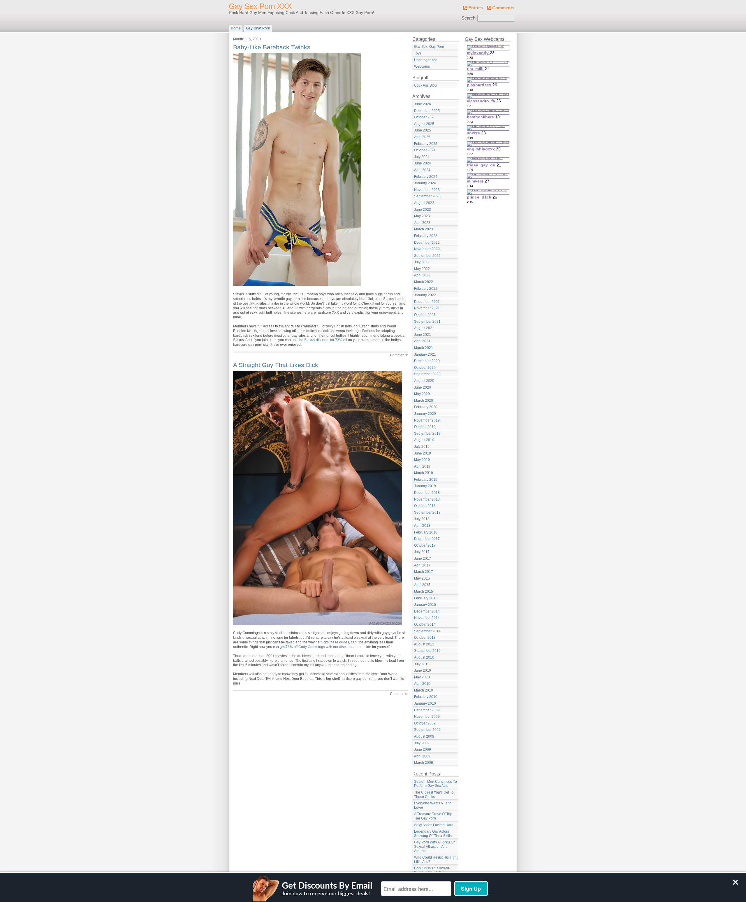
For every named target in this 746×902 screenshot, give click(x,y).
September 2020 (427, 374)
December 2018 (427, 493)
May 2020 (422, 394)
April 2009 (422, 756)
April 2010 (422, 684)
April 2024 (422, 170)
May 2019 (422, 460)
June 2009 (422, 749)
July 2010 (422, 664)
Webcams (422, 66)
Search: (469, 18)
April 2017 (422, 565)
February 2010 (425, 697)
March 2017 (423, 572)
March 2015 (423, 591)
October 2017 (425, 545)
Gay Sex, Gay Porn (429, 47)
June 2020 (422, 387)
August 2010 (424, 657)
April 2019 (422, 466)
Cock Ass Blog (425, 85)
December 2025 (427, 111)
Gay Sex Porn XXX (260, 6)
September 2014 (427, 631)
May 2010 (422, 677)
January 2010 (425, 703)
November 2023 (427, 190)
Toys (417, 53)
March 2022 (423, 282)
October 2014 (425, 624)
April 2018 (422, 526)
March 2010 (423, 690)
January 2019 (425, 486)
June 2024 (422, 163)
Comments (503, 8)
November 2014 (427, 618)
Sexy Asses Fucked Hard (433, 825)
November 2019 (427, 420)
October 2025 (425, 117)
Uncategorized (425, 60)
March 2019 (423, 473)
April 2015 (422, 585)
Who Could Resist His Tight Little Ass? (436, 859)
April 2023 (422, 223)
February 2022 (425, 289)
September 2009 (427, 730)
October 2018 (425, 506)
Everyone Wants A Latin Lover (432, 805)
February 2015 (425, 598)
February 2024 (425, 177)
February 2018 (425, 532)
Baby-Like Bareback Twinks (271, 47)
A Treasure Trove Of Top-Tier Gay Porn (433, 816)
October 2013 (425, 638)
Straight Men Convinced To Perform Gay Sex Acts (435, 784)
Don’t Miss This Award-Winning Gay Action (432, 870)
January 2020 (425, 414)
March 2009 (423, 763)
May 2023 (422, 216)
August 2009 (424, 736)
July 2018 (422, 519)
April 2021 (422, 341)
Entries (475, 8)
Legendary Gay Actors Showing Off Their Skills (433, 833)
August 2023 (424, 203)
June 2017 (422, 559)
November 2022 (427, 249)
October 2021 (425, 315)
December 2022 (427, 243)
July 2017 (422, 552)
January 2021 (425, 354)
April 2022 (422, 275)
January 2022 (425, 295)
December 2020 (427, 361)
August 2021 (424, 328)
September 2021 (427, 322)
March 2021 (423, 348)
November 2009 (427, 717)
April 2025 (422, 137)
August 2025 (424, 124)
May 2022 (422, 269)
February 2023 (425, 236)
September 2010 (427, 651)
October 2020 (425, 368)
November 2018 (427, 499)
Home (236, 28)
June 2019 (422, 453)
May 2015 (422, 578)
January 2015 (425, 605)
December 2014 (427, 611)
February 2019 (425, 480)
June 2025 (422, 130)
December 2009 (427, 710)
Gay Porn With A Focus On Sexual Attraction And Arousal (434, 846)
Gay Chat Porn (258, 28)
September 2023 (427, 196)
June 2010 (422, 670)
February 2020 (425, 407)
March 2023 (423, 229)
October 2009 (425, 723)
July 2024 (422, 157)
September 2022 (427, 256)
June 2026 (422, 104)
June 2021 (422, 335)
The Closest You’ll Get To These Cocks (434, 794)
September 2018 (427, 512)
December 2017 (427, 539)
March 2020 (423, 401)
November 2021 (427, 308)
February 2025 (425, 144)
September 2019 (427, 433)
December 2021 (427, 302)
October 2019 (425, 427)
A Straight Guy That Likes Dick (275, 364)
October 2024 (425, 150)
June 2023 (422, 210)
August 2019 (424, 440)
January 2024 (425, 183)
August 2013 (424, 644)
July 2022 (422, 262)
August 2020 (424, 381)
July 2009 (422, 743)
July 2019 (422, 447)
